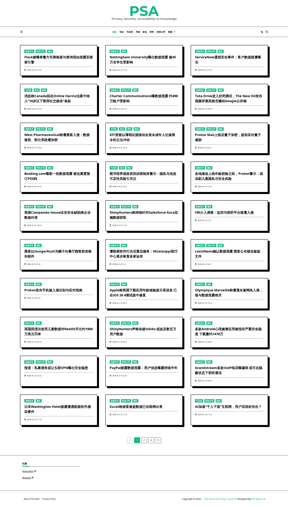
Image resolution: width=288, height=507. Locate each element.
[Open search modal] (267, 31)
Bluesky (26, 477)
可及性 (129, 31)
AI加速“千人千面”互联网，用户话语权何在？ (228, 406)
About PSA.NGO (32, 499)
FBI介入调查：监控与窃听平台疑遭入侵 (224, 212)
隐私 (114, 31)
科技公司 (161, 31)
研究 (152, 31)
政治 (145, 31)
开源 (138, 31)
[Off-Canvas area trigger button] (21, 31)
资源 (170, 31)
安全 (122, 31)
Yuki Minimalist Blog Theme (219, 498)
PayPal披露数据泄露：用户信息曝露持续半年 (144, 368)
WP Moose (257, 498)
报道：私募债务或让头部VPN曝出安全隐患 (56, 368)
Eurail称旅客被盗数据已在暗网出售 (136, 406)
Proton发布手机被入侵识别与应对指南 (53, 290)
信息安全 (29, 51)
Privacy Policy (49, 499)
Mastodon (28, 471)
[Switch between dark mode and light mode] (262, 31)
